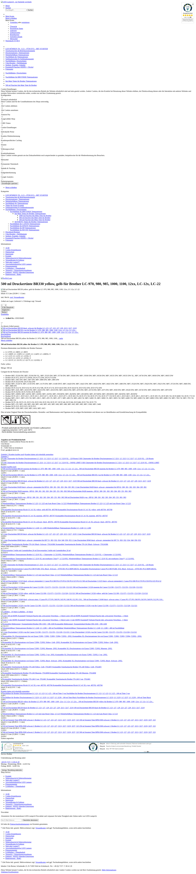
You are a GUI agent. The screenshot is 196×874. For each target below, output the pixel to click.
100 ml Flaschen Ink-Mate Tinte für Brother (34, 220)
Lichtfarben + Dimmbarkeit (15, 268)
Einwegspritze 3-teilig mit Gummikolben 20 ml (54, 550)
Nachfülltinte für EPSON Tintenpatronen (24, 226)
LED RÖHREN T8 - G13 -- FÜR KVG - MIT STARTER (26, 195)
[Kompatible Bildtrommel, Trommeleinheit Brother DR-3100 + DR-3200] (28, 624)
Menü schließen (11, 18)
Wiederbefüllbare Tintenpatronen (17, 201)
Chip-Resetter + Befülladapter (16, 234)
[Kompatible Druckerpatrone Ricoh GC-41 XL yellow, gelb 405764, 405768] (29, 510)
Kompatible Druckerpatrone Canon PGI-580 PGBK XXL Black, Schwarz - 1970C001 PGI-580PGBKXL (118, 569)
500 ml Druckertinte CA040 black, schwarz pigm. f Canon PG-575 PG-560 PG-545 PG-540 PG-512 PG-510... (123, 599)
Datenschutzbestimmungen (19, 824)
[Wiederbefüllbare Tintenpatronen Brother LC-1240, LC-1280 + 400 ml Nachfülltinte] (32, 628)
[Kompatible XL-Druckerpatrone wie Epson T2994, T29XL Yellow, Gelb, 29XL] (31, 642)
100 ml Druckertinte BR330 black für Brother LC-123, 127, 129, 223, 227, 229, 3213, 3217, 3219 (109, 708)
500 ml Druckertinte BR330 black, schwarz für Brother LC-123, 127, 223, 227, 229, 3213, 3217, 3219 (114, 481)
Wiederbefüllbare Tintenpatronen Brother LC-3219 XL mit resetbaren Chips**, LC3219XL (101, 559)
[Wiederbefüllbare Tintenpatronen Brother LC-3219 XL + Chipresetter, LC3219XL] (31, 555)
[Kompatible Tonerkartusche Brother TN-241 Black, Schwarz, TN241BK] (28, 544)
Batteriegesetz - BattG (13, 274)
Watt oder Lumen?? (12, 262)
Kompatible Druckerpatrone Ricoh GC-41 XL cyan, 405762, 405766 (78, 685)
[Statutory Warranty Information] (2, 322)
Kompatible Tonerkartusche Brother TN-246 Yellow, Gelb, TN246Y (77, 667)
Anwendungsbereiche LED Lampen (18, 264)
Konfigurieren (13, 872)
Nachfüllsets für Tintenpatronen (16, 203)
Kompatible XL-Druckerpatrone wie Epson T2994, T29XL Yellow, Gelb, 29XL (89, 642)
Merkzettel (14, 39)
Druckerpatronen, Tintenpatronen (17, 199)
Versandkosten (40, 828)
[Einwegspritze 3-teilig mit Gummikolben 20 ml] (19, 550)
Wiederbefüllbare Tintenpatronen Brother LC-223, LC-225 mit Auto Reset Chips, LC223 (99, 503)
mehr (61, 338)
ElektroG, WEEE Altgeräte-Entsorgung (19, 272)
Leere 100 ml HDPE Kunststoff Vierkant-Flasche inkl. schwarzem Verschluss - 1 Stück (97, 616)
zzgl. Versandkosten (17, 297)
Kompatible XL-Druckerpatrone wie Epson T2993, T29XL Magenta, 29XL (85, 648)
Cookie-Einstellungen (13, 250)
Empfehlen (5, 314)
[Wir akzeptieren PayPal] (6, 278)
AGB (7, 248)
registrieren (25, 22)
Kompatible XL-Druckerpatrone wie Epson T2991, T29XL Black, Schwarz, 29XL (92, 661)
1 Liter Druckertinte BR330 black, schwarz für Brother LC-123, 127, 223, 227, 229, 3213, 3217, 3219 (113, 534)
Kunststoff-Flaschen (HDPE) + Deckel (19, 238)
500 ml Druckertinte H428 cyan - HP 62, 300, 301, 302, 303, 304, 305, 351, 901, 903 (95, 497)
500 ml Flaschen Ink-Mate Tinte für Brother (34, 218)
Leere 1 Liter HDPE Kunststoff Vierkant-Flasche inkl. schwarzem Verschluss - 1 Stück (96, 620)
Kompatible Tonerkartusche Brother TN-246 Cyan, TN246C (69, 679)
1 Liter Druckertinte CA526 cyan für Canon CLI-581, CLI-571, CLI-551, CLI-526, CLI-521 (103, 632)
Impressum (9, 254)
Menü (7, 6)
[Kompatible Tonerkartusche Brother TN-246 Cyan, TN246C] (24, 679)
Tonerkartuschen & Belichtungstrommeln (20, 197)
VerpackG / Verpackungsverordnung (18, 270)
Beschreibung (6, 334)
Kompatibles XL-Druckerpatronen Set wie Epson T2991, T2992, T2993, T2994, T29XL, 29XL (107, 636)
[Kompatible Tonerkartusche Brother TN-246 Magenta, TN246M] (25, 673)
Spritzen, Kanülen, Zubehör (15, 236)
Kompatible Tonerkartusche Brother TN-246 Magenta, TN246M (73, 673)
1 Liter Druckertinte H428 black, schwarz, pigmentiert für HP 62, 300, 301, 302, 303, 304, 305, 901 (111, 487)
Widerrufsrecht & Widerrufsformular (18, 258)
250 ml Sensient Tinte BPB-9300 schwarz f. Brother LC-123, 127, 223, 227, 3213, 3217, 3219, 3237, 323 (117, 726)
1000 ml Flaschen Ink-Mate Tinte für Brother (35, 216)
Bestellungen (14, 35)
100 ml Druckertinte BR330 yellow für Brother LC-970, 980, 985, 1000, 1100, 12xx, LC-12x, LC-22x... (116, 702)
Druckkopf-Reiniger (12, 232)
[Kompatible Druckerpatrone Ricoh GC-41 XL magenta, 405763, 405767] (28, 516)
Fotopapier (9, 240)
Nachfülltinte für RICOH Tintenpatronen (24, 230)
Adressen (13, 31)
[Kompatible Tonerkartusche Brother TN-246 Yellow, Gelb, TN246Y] (26, 667)
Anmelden (14, 22)
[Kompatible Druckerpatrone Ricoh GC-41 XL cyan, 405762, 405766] (27, 685)
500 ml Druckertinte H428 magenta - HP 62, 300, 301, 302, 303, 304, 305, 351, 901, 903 (99, 491)
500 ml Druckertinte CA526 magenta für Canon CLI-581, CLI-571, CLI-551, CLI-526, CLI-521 (107, 587)
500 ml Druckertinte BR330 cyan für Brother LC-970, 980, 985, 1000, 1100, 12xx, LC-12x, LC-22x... (114, 475)
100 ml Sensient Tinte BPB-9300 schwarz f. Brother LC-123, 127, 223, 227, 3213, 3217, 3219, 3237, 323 (117, 720)
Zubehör (4, 454)
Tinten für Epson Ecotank (14, 205)
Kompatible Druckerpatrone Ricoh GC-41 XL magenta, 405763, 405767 (81, 516)
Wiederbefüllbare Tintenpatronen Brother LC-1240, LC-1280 (69, 528)
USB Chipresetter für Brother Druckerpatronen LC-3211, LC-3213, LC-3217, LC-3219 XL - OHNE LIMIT (120, 463)
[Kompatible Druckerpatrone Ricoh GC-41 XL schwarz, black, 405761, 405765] (30, 522)
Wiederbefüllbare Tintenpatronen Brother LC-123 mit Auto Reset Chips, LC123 (89, 575)
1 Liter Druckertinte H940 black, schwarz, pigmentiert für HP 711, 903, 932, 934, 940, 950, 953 (106, 540)
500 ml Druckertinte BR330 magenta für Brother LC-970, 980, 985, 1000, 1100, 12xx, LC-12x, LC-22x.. (117, 469)
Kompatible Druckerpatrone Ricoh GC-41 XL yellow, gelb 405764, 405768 (85, 510)
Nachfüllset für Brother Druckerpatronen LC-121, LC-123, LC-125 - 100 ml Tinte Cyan (98, 693)
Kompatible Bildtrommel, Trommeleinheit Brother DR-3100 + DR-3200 (81, 624)
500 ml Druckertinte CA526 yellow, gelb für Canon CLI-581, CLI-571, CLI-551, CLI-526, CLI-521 (112, 593)
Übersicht (13, 26)
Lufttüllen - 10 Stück (25, 612)
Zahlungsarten (15, 33)
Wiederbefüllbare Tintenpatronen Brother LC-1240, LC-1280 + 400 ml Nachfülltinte (94, 628)
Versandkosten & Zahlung (14, 260)
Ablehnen (4, 872)
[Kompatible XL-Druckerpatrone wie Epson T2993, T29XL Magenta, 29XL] (29, 648)
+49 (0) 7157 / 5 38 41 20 (10, 762)
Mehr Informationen (109, 870)
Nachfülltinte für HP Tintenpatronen (23, 228)
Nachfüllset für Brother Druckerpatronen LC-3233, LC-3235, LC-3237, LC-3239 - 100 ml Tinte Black (114, 697)
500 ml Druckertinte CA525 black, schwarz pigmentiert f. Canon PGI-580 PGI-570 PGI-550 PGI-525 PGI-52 (121, 581)
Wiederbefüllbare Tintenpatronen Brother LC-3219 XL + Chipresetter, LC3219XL (91, 555)
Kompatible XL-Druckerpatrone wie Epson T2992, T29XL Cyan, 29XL (81, 655)
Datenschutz (9, 252)
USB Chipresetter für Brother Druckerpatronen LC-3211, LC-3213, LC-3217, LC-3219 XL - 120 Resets (116, 459)
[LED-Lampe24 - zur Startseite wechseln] (16, 2)
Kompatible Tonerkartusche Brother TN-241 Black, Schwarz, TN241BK (82, 544)
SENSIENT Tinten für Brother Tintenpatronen (31, 222)
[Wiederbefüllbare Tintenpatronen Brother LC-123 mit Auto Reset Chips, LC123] (30, 575)
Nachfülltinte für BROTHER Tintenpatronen (26, 212)
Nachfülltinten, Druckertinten (15, 209)
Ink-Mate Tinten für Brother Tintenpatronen (30, 214)
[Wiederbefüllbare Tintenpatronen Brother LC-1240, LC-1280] (24, 528)
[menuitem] (100, 6)
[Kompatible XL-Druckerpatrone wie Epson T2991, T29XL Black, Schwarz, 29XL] (32, 661)
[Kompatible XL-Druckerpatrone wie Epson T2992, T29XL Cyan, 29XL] (28, 655)
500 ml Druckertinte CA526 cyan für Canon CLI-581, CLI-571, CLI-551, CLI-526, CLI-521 (103, 606)
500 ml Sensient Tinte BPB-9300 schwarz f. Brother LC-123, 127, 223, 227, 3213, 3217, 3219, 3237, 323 (117, 732)
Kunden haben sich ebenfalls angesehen (39, 454)
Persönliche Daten (16, 29)
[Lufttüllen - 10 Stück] (9, 612)
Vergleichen (5, 310)
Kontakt (8, 256)
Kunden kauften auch (16, 454)
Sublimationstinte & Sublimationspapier (19, 207)
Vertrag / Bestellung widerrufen (12, 770)
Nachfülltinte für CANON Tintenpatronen (25, 224)
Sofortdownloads (16, 37)
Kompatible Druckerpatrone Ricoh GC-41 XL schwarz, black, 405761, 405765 (88, 522)
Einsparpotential (11, 266)
